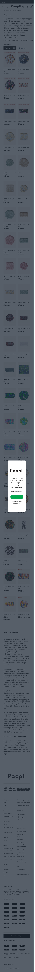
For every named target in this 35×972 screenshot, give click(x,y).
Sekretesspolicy (16, 491)
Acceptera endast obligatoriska (16, 502)
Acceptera (17, 497)
